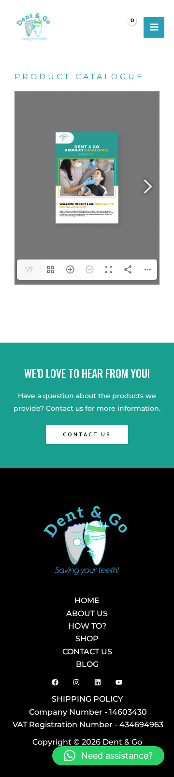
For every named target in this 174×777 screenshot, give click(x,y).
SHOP (87, 638)
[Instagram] (76, 682)
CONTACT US (87, 651)
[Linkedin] (97, 682)
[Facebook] (55, 682)
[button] (108, 755)
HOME (87, 600)
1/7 (29, 269)
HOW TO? (87, 626)
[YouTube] (119, 682)
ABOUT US (87, 613)
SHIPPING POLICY (87, 699)
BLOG (87, 664)
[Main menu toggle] (154, 27)
